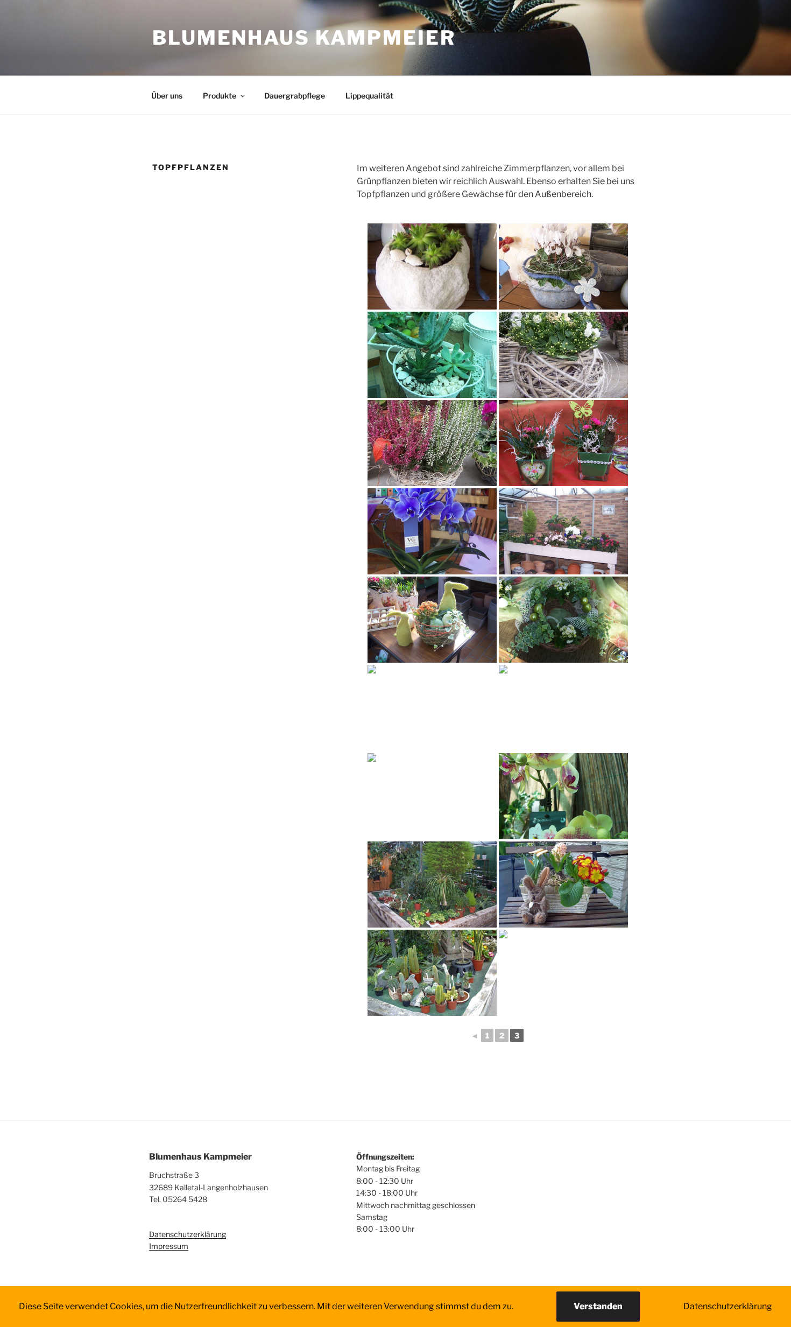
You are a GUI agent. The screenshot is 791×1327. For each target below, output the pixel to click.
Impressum (168, 1246)
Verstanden (598, 1306)
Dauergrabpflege (294, 95)
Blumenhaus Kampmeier (304, 38)
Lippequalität (369, 95)
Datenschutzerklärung (187, 1234)
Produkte (219, 95)
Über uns (166, 95)
